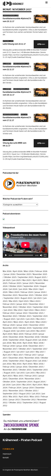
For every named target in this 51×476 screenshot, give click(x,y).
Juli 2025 (7, 280)
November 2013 (16, 390)
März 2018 (38, 343)
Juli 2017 (20, 352)
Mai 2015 (40, 372)
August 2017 (9, 352)
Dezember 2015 (36, 366)
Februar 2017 (30, 355)
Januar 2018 (21, 346)
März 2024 (14, 292)
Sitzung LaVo (8, 41)
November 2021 (10, 316)
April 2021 (7, 322)
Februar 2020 (9, 325)
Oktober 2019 (25, 328)
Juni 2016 (7, 363)
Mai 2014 (26, 384)
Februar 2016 (9, 366)
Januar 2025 (28, 283)
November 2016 (32, 358)
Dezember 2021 (36, 313)
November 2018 (32, 337)
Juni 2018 (7, 343)
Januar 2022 (21, 313)
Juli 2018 (42, 340)
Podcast (24, 114)
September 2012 (30, 402)
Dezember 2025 (24, 274)
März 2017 (18, 355)
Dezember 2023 (10, 295)
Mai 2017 (40, 352)
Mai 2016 (17, 363)
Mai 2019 (40, 331)
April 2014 (37, 384)
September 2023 (11, 298)
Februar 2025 (15, 283)
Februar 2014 (15, 387)
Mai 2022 (18, 310)
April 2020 (29, 322)
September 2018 (16, 340)
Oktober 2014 (9, 381)
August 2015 (9, 372)
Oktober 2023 (41, 295)
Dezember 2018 (16, 337)
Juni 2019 (30, 331)
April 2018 (27, 343)
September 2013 (10, 393)
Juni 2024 (23, 289)
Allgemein (7, 64)
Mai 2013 (13, 396)
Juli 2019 (21, 331)
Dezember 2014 (16, 378)
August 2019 (9, 331)
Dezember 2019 (36, 325)
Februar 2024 (27, 292)
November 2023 (26, 295)
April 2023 (23, 301)
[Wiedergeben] (6, 255)
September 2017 (40, 349)
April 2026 (17, 271)
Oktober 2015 (25, 369)
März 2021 (18, 322)
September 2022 (40, 307)
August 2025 (40, 277)
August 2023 (26, 298)
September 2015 (40, 369)
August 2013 (25, 393)
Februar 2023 (9, 304)
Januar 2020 (22, 325)
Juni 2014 (16, 384)
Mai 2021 (40, 319)
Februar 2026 (41, 271)
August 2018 (31, 340)
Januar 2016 (21, 366)
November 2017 (10, 349)
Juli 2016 (42, 360)
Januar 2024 (40, 292)
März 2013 (34, 396)
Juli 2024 (13, 289)
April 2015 (7, 375)
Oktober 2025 (10, 277)
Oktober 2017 (25, 349)
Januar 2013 (14, 399)
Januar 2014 (28, 387)
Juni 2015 (30, 372)
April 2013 (23, 396)
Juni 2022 (8, 310)
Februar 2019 (31, 334)
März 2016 (38, 363)
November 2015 (10, 369)
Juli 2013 (36, 393)
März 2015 (18, 375)
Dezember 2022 (36, 304)
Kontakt (6, 457)
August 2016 (31, 360)
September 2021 (40, 316)
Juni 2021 (30, 319)
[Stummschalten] (41, 255)
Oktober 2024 (15, 286)
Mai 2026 (7, 271)
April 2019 (7, 334)
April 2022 (29, 310)
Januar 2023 (21, 304)
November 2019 (10, 328)
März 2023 (35, 301)
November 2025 (40, 274)
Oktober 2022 (25, 307)
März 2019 (18, 334)
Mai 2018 (17, 343)
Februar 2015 (31, 375)
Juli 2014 (7, 384)
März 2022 (40, 310)
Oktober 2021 (25, 316)
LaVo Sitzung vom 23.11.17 (14, 44)
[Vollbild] (45, 255)
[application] (25, 245)
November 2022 (10, 307)
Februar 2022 (9, 313)
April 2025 (37, 280)
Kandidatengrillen (11, 15)
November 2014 (32, 378)
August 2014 (39, 381)
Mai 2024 (33, 289)
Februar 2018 (9, 346)
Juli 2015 (21, 372)
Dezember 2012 (28, 399)
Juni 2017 (30, 352)
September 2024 (30, 286)
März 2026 (29, 271)
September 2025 (25, 277)
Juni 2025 (16, 280)
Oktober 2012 (15, 402)
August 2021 (9, 319)
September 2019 (40, 328)
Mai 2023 (13, 301)
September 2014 (24, 381)
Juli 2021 (21, 319)
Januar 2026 (9, 274)
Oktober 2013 (31, 390)
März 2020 (41, 322)
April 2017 (7, 355)
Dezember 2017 (36, 346)
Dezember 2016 (16, 358)
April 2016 (27, 363)
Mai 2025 (26, 280)
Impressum (7, 454)
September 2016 (16, 360)
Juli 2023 (38, 298)
